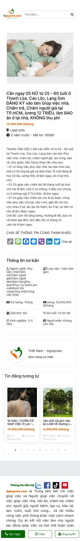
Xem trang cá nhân (40, 356)
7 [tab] (52, 450)
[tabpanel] (22, 414)
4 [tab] (34, 450)
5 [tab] (40, 450)
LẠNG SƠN (17, 130)
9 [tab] (65, 450)
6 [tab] (46, 450)
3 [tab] (28, 450)
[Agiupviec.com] (39, 485)
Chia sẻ (67, 241)
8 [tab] (58, 450)
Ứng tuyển (68, 534)
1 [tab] (15, 450)
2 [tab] (21, 450)
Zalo (42, 534)
